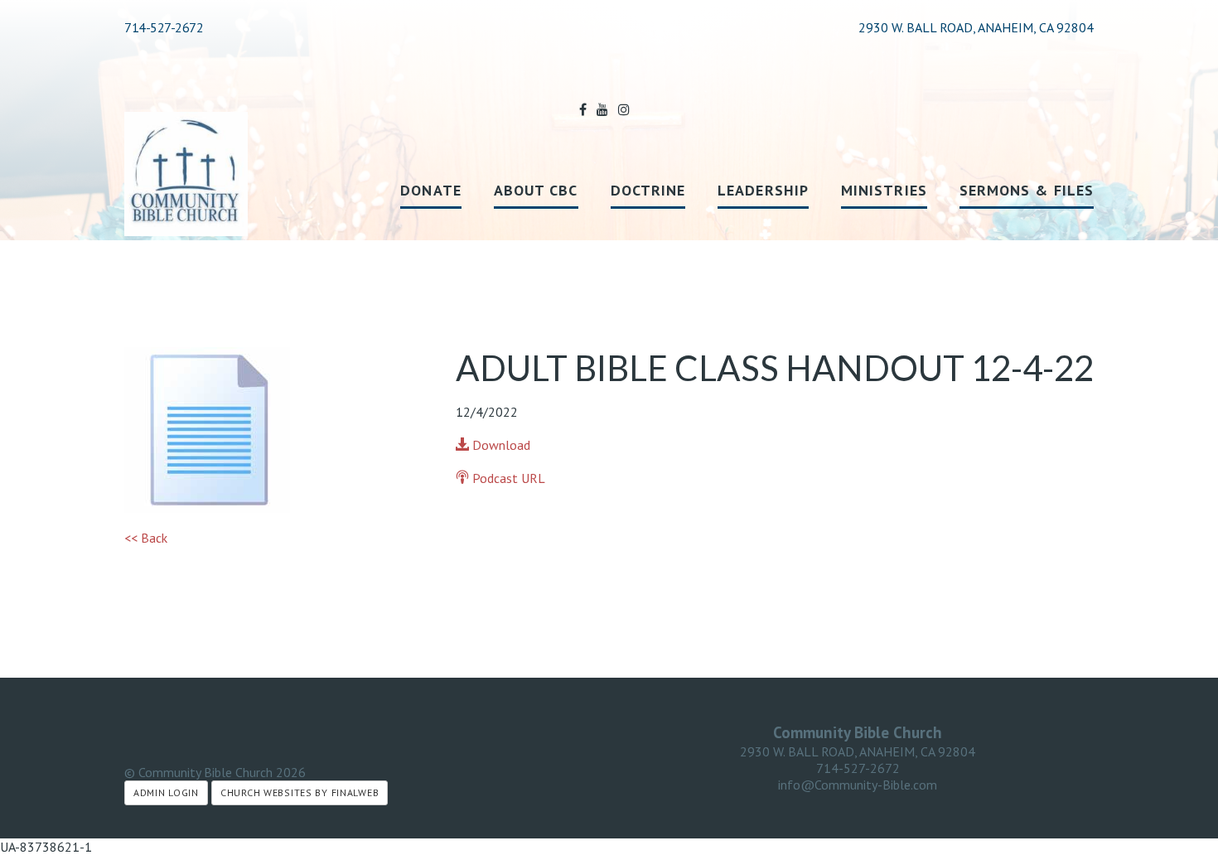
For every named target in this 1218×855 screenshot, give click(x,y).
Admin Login (166, 792)
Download (499, 445)
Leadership (763, 190)
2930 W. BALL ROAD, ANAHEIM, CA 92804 (857, 751)
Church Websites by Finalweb (299, 792)
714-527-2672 (163, 27)
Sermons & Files (1026, 190)
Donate (430, 190)
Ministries (884, 190)
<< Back (145, 537)
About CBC (536, 190)
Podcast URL (507, 478)
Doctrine (648, 190)
